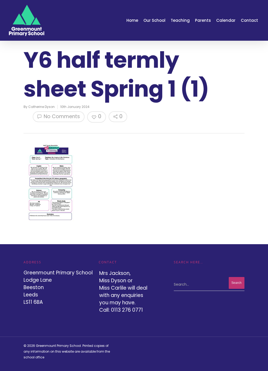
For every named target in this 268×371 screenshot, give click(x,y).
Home (132, 20)
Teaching (180, 20)
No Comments (61, 116)
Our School (154, 20)
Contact (249, 20)
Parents (203, 20)
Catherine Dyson (41, 106)
